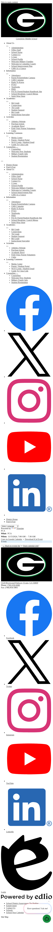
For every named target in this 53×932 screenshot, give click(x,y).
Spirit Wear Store (18, 96)
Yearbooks (15, 87)
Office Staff (16, 50)
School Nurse (16, 52)
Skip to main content (9, 2)
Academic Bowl (18, 126)
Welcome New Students (21, 151)
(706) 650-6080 (13, 585)
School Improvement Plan (21, 66)
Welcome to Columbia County (23, 64)
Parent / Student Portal (20, 140)
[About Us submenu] (7, 46)
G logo (14, 57)
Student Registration (19, 156)
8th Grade (15, 112)
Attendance (16, 75)
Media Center (16, 138)
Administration (17, 48)
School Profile (17, 59)
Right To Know (17, 82)
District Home (12, 165)
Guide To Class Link (19, 145)
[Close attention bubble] (49, 902)
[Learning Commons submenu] (7, 262)
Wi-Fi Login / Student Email (22, 142)
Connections (16, 105)
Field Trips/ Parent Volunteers (23, 128)
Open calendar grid (30, 546)
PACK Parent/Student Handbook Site (26, 91)
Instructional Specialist (20, 115)
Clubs (13, 131)
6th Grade (15, 103)
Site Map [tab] (4, 917)
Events (4, 541)
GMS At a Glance (18, 68)
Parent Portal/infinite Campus (23, 78)
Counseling (16, 149)
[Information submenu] (7, 73)
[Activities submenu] (7, 246)
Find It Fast (10, 167)
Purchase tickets (17, 124)
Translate (20, 528)
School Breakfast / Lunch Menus (24, 94)
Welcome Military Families (22, 61)
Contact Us (15, 55)
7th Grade (15, 108)
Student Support (17, 110)
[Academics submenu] (7, 101)
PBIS (13, 89)
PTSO (13, 85)
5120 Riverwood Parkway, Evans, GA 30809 (19, 583)
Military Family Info (19, 154)
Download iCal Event (34, 539)
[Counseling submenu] (17, 147)
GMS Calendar (17, 80)
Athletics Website (18, 121)
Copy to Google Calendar (11, 539)
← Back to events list (11, 546)
